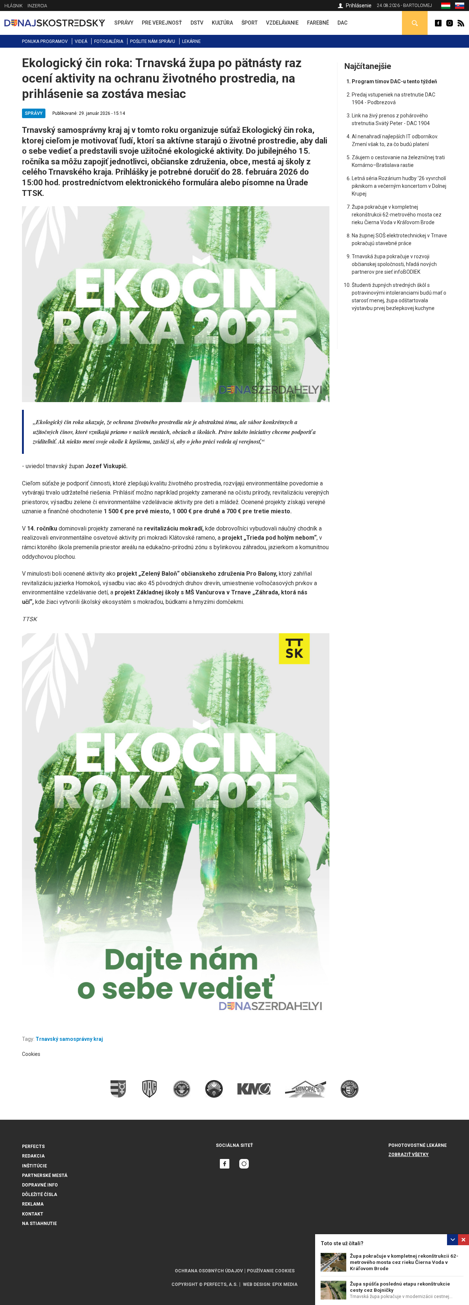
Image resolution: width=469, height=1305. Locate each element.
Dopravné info (40, 1185)
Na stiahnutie (39, 1223)
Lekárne (191, 41)
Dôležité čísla (39, 1194)
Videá (81, 41)
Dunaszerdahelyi (438, 23)
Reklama (33, 1204)
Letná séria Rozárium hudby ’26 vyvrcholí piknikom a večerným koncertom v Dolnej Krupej (399, 186)
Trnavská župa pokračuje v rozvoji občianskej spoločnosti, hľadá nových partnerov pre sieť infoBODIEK (394, 264)
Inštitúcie (34, 1166)
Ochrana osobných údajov (209, 1270)
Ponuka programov (45, 41)
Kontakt (32, 1214)
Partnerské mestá (44, 1175)
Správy (34, 113)
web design (256, 1284)
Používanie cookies (271, 1270)
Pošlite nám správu (152, 41)
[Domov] (54, 22)
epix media (285, 1284)
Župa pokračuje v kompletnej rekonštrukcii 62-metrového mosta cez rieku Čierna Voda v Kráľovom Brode (404, 1262)
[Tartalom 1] (176, 825)
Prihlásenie (359, 5)
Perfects (33, 1146)
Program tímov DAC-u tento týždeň (394, 81)
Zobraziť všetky (408, 1154)
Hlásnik (13, 5)
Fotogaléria (108, 41)
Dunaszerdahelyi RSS (461, 23)
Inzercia (37, 5)
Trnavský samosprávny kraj (69, 1039)
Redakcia (33, 1156)
